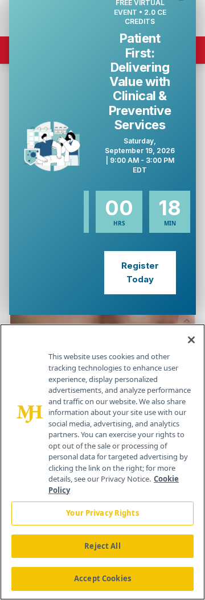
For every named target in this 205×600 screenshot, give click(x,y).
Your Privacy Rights (102, 513)
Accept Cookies (102, 578)
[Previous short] (187, 320)
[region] (102, 462)
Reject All (102, 546)
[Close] (191, 339)
